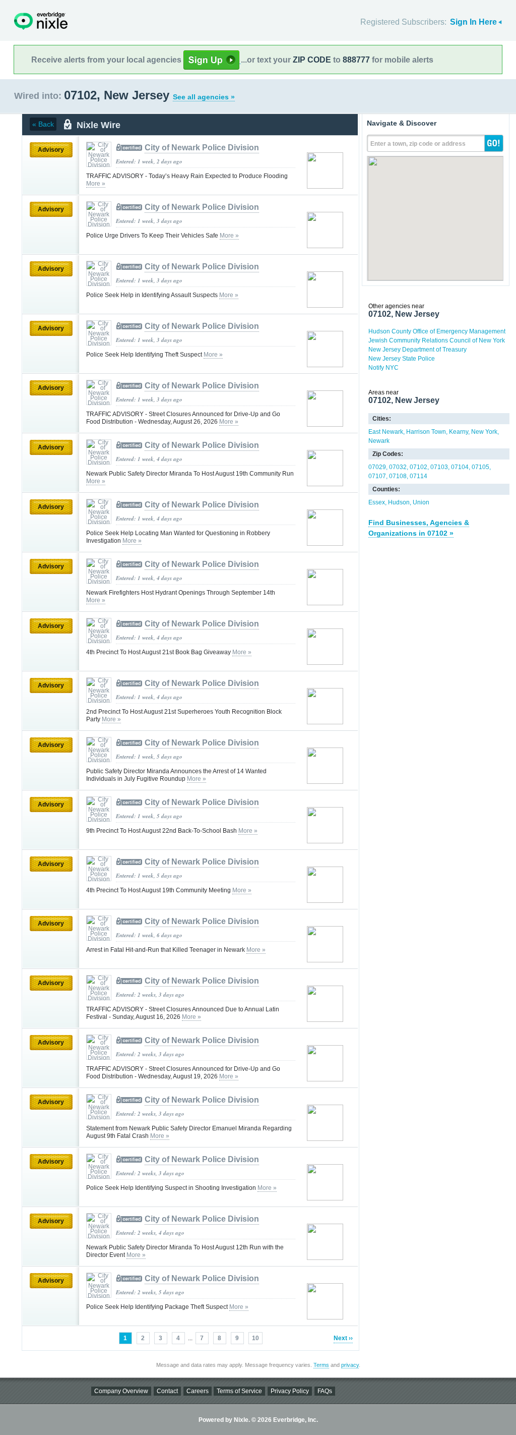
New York (484, 431)
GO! (493, 143)
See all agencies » (204, 97)
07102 (418, 467)
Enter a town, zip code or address (418, 143)
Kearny (458, 431)
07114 (418, 476)
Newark (379, 440)
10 (255, 1338)
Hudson (399, 502)
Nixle (41, 21)
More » (95, 183)
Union (421, 502)
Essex (376, 502)
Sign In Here (473, 22)
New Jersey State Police (401, 358)
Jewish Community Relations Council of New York (436, 340)
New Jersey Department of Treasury (417, 349)
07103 (439, 467)
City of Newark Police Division (202, 147)
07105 (480, 467)
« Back (43, 124)
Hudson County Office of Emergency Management (436, 331)
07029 (377, 467)
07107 (377, 476)
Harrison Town (426, 431)
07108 (398, 476)
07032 (398, 467)
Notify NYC (383, 367)
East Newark (385, 431)
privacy (350, 1365)
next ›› (343, 1338)
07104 (460, 467)
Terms (321, 1365)
